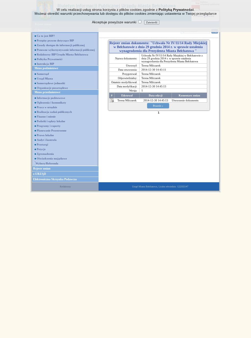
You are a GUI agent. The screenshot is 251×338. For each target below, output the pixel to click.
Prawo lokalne (45, 135)
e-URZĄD (39, 174)
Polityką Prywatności (176, 10)
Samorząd (43, 73)
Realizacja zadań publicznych (54, 111)
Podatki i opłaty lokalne (51, 121)
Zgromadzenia (45, 153)
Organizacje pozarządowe (52, 87)
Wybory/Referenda (47, 163)
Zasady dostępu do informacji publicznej (61, 45)
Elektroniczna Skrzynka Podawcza (55, 179)
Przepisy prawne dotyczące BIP (55, 40)
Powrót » (158, 105)
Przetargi (42, 144)
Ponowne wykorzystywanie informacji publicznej (66, 49)
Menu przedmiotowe (47, 92)
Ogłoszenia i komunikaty (51, 102)
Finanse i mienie (46, 116)
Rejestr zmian (41, 168)
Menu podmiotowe (46, 68)
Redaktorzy (65, 186)
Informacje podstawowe (51, 97)
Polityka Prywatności (49, 59)
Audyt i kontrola (47, 139)
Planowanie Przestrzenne (51, 130)
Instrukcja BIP (45, 63)
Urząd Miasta (45, 78)
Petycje (41, 149)
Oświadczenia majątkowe (52, 158)
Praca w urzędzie (47, 107)
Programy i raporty (49, 125)
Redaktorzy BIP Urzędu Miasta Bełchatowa (62, 54)
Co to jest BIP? (46, 35)
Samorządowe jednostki (51, 83)
